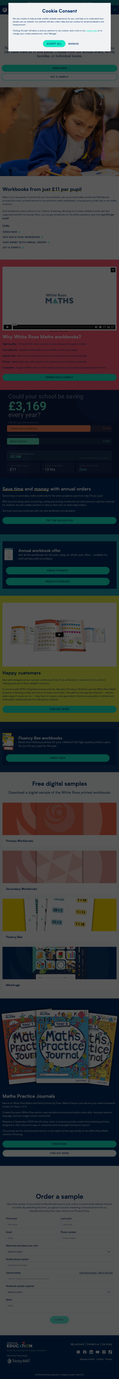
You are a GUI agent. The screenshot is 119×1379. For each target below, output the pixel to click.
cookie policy (92, 30)
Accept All (54, 43)
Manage (73, 43)
